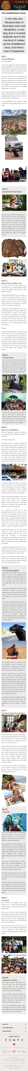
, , (14, 1061)
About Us (5, 1024)
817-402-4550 (13, 1057)
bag (25, 295)
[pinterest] (18, 1040)
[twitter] (22, 1040)
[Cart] (23, 1)
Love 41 (21, 1065)
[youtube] (14, 1044)
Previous (1, 1066)
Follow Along (6, 1031)
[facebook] (5, 1040)
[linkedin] (14, 1040)
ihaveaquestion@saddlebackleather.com (14, 1059)
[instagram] (9, 1040)
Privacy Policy (8, 1067)
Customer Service (7, 1027)
